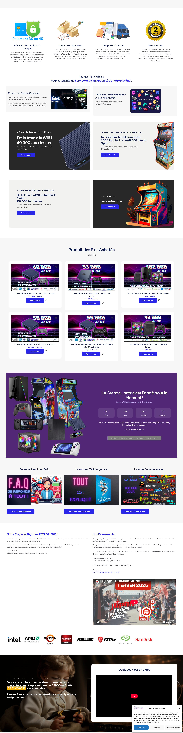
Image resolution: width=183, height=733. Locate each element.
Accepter (141, 727)
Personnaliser (35, 300)
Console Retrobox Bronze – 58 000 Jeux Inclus (35, 344)
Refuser (157, 727)
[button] (179, 708)
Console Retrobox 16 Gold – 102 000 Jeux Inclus (148, 293)
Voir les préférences (173, 727)
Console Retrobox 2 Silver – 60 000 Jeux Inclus (35, 293)
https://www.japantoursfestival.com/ (106, 572)
